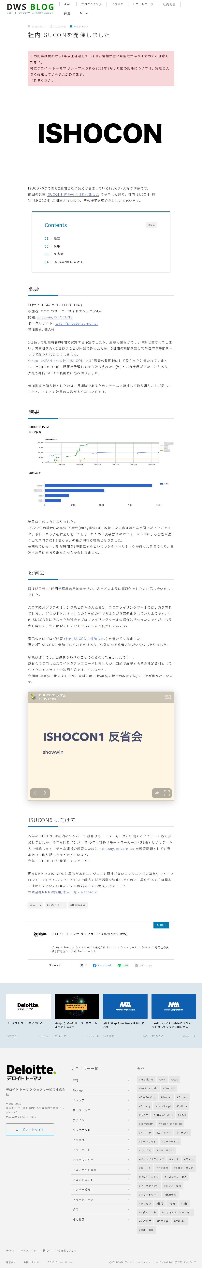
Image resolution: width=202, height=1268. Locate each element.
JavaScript (164, 1106)
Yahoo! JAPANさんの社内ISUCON (56, 360)
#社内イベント (56, 905)
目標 (185, 1203)
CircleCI (170, 1088)
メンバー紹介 (82, 1189)
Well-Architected (171, 1123)
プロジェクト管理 (85, 1170)
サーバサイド (148, 1141)
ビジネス (117, 4)
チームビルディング (152, 1159)
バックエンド (81, 26)
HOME (10, 1250)
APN (163, 1079)
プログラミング (91, 4)
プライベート (82, 1150)
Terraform (147, 1123)
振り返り (146, 1203)
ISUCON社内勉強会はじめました (73, 194)
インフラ (79, 1100)
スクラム (146, 1150)
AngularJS (147, 1079)
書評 (172, 1203)
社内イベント (148, 1212)
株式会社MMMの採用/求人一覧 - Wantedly (62, 892)
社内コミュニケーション (177, 1212)
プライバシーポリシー (60, 1262)
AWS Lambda (149, 1088)
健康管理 (171, 1194)
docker (166, 1097)
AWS (68, 4)
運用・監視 (147, 1229)
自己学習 (163, 1221)
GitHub (183, 1097)
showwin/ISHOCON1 (55, 317)
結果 (57, 246)
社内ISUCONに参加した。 (86, 638)
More (84, 13)
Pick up (78, 1090)
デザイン (79, 1120)
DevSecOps (148, 1097)
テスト (190, 1159)
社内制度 (169, 4)
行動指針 (181, 1221)
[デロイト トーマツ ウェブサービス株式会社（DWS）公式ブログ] (30, 8)
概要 (57, 238)
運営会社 (11, 1262)
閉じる (152, 225)
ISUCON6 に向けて (68, 261)
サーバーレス (82, 1110)
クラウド (183, 1132)
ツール (175, 1159)
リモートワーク (143, 4)
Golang (145, 1106)
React (144, 1114)
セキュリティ (165, 1150)
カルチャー (164, 1132)
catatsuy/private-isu (117, 848)
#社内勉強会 (78, 905)
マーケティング (150, 1185)
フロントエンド (83, 1180)
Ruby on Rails (164, 1114)
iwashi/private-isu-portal (76, 323)
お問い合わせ (31, 1262)
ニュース (146, 1167)
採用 (67, 13)
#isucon (35, 905)
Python (182, 1106)
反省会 (59, 254)
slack (183, 1114)
